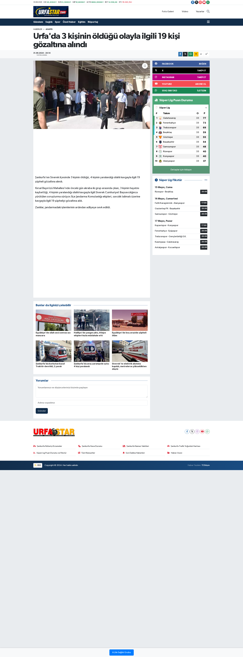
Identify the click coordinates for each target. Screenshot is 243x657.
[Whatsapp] (207, 431)
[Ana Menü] (208, 22)
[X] (192, 431)
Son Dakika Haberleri (135, 453)
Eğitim (81, 22)
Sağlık (48, 22)
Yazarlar (200, 11)
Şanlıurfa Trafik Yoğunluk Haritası (185, 446)
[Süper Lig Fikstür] (206, 180)
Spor (57, 22)
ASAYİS (49, 29)
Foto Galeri (168, 11)
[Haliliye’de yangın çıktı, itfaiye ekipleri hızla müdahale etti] (92, 320)
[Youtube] (202, 431)
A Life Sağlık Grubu (121, 652)
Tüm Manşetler (88, 453)
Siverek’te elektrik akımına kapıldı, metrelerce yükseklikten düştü (129, 366)
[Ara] (208, 11)
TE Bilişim (206, 465)
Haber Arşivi (176, 453)
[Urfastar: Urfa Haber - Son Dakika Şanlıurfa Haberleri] (50, 11)
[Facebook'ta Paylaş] (180, 54)
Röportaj (93, 22)
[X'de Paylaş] (185, 54)
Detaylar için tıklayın (181, 170)
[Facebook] (187, 431)
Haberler (37, 29)
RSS (39, 465)
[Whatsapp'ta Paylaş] (190, 54)
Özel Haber (69, 22)
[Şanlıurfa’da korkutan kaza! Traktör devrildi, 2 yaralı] (53, 351)
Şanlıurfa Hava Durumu (92, 446)
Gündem (38, 22)
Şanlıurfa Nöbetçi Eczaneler (49, 446)
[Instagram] (197, 431)
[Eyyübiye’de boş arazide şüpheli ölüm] (130, 320)
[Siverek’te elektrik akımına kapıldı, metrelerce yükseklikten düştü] (130, 351)
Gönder (42, 411)
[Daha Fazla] (196, 54)
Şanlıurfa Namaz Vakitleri (138, 446)
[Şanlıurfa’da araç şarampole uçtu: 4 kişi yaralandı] (92, 351)
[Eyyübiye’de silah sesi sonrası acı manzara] (53, 320)
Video (185, 11)
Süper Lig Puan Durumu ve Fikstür (52, 453)
